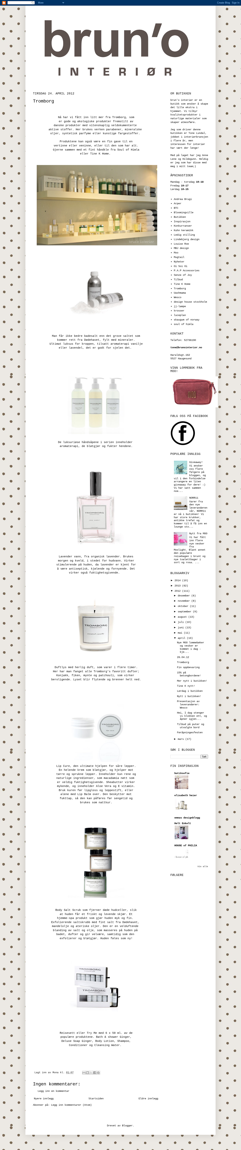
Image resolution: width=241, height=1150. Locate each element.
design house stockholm (190, 301)
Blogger (127, 1125)
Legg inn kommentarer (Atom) (71, 1104)
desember (184, 595)
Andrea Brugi (183, 199)
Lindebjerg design (186, 239)
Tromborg (180, 288)
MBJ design (181, 248)
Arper (177, 203)
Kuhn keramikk (183, 230)
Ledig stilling (184, 234)
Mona (56, 1072)
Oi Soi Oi (180, 266)
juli (181, 622)
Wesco (177, 297)
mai (181, 632)
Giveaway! (196, 462)
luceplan (180, 315)
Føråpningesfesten (190, 732)
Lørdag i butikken (190, 691)
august (183, 616)
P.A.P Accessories (186, 270)
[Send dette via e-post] (84, 1073)
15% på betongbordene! (189, 674)
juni (181, 627)
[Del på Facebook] (95, 1073)
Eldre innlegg (148, 1098)
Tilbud (178, 279)
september (185, 611)
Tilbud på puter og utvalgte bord (190, 726)
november (184, 600)
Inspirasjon (182, 221)
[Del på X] (91, 1073)
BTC (176, 208)
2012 (178, 590)
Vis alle (203, 866)
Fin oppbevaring (188, 667)
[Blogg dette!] (87, 1073)
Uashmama (180, 292)
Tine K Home (182, 284)
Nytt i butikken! (189, 696)
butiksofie (181, 773)
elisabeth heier (185, 795)
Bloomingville (183, 212)
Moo (176, 252)
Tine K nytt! (186, 685)
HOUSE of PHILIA (185, 845)
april (182, 638)
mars (181, 739)
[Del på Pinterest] (98, 1073)
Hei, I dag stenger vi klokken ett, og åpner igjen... (192, 716)
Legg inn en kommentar (53, 1091)
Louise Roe (181, 243)
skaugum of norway (186, 319)
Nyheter (179, 261)
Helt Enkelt (182, 823)
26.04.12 (183, 657)
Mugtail (179, 257)
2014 (178, 580)
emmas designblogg (187, 817)
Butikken (180, 217)
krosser (179, 310)
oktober (184, 606)
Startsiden (96, 1098)
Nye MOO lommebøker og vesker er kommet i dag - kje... (190, 647)
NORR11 (193, 497)
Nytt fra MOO (198, 533)
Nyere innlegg (43, 1098)
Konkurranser (183, 225)
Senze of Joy (183, 275)
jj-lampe (180, 306)
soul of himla (183, 324)
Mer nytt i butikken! (192, 680)
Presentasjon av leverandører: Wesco (188, 704)
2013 (178, 585)
